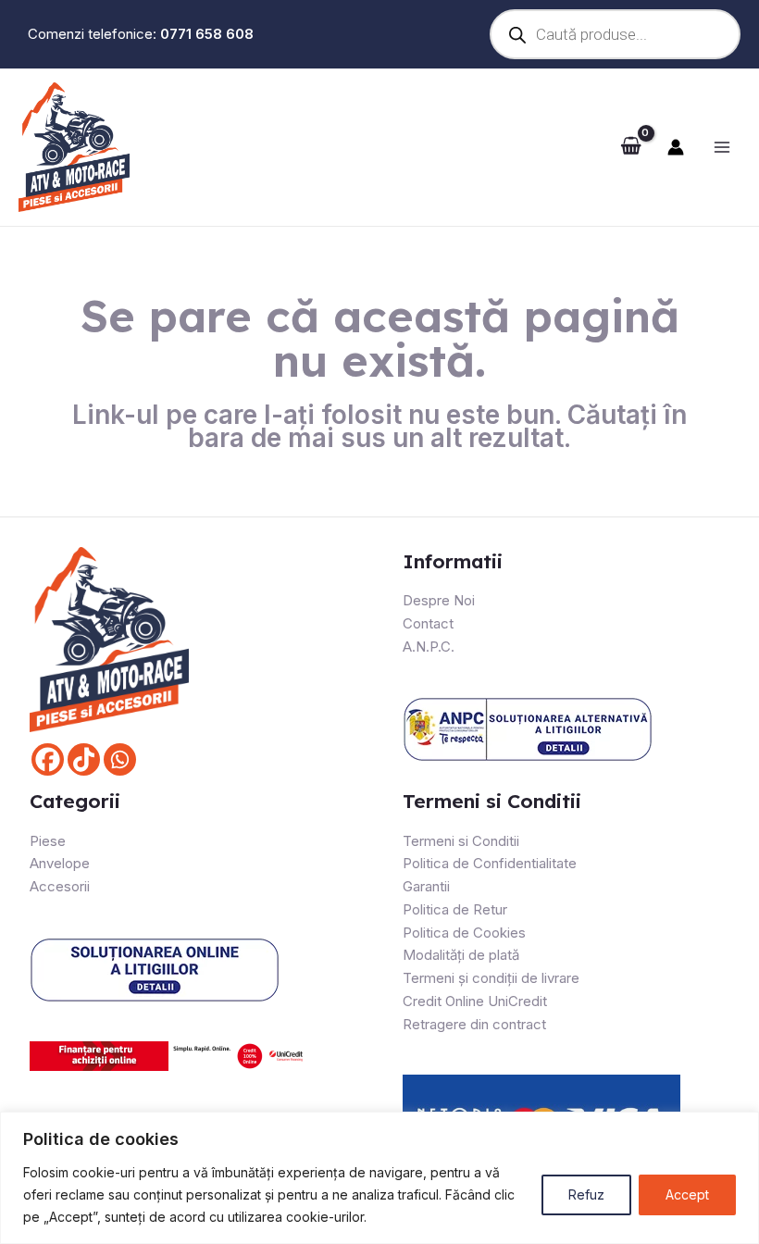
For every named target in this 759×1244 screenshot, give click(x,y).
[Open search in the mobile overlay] (610, 34)
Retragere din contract (474, 1024)
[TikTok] (84, 759)
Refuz (586, 1194)
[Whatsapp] (120, 759)
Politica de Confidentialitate (490, 863)
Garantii (426, 886)
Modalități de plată (461, 955)
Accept (687, 1194)
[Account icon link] (675, 147)
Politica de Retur (455, 909)
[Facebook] (47, 759)
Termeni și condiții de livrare (491, 978)
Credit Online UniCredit (475, 1001)
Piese (48, 841)
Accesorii (60, 886)
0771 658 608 (207, 34)
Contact (428, 623)
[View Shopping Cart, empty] (631, 147)
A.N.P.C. (428, 646)
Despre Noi (439, 600)
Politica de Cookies (464, 932)
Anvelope (60, 863)
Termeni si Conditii (461, 841)
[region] (379, 1178)
